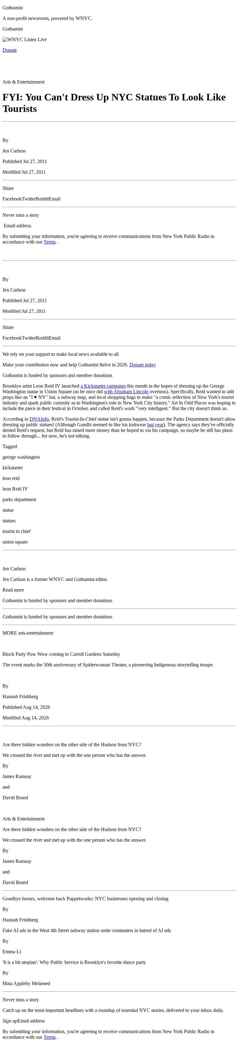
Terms (50, 241)
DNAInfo (39, 419)
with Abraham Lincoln (126, 391)
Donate (9, 50)
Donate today (142, 364)
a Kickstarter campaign (103, 386)
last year (155, 424)
